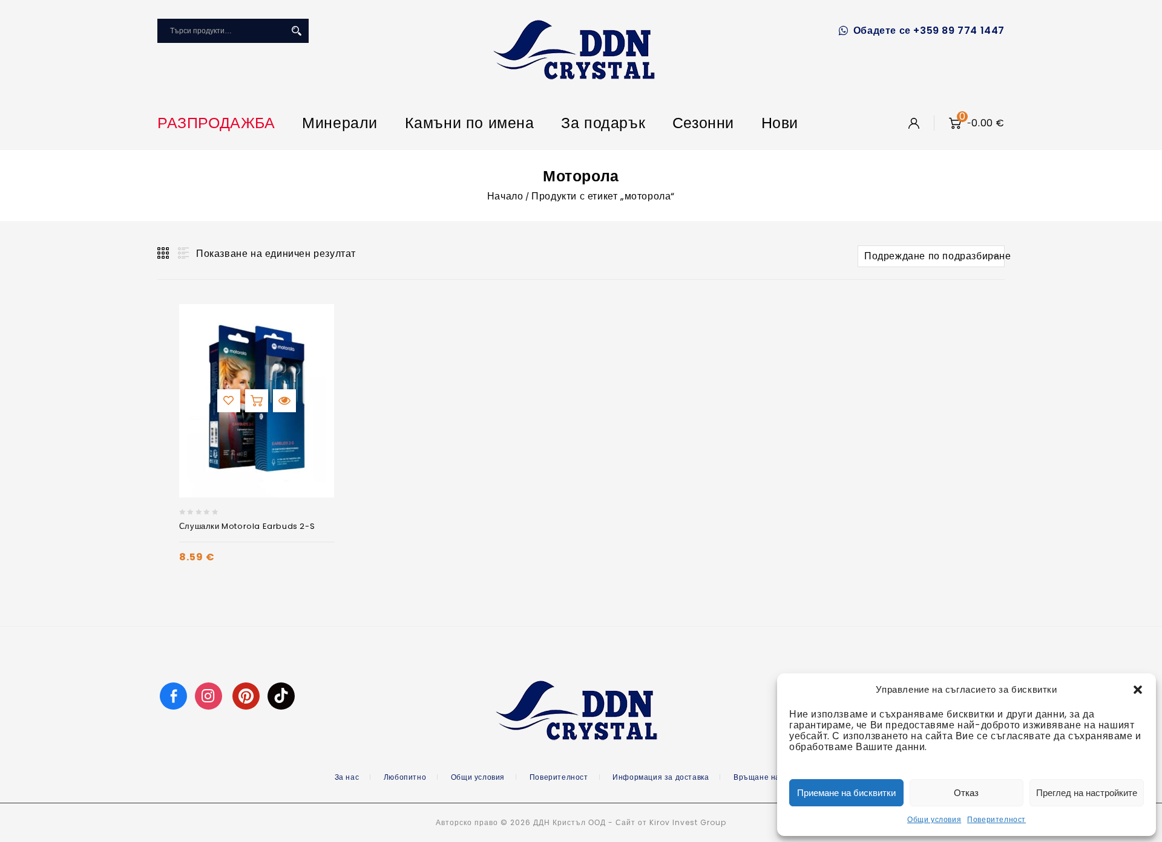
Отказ (966, 792)
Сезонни (703, 123)
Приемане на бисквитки (846, 792)
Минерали (340, 123)
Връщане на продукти (775, 777)
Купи (256, 400)
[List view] (182, 253)
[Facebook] (173, 695)
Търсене (296, 31)
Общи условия (934, 819)
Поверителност (996, 819)
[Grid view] (164, 253)
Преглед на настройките (1086, 792)
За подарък (603, 123)
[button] (1138, 690)
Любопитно (405, 777)
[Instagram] (210, 695)
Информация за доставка (660, 777)
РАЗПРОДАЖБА (216, 123)
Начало (505, 196)
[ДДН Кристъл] (574, 49)
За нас (347, 777)
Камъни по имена (469, 123)
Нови (779, 123)
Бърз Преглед (284, 400)
